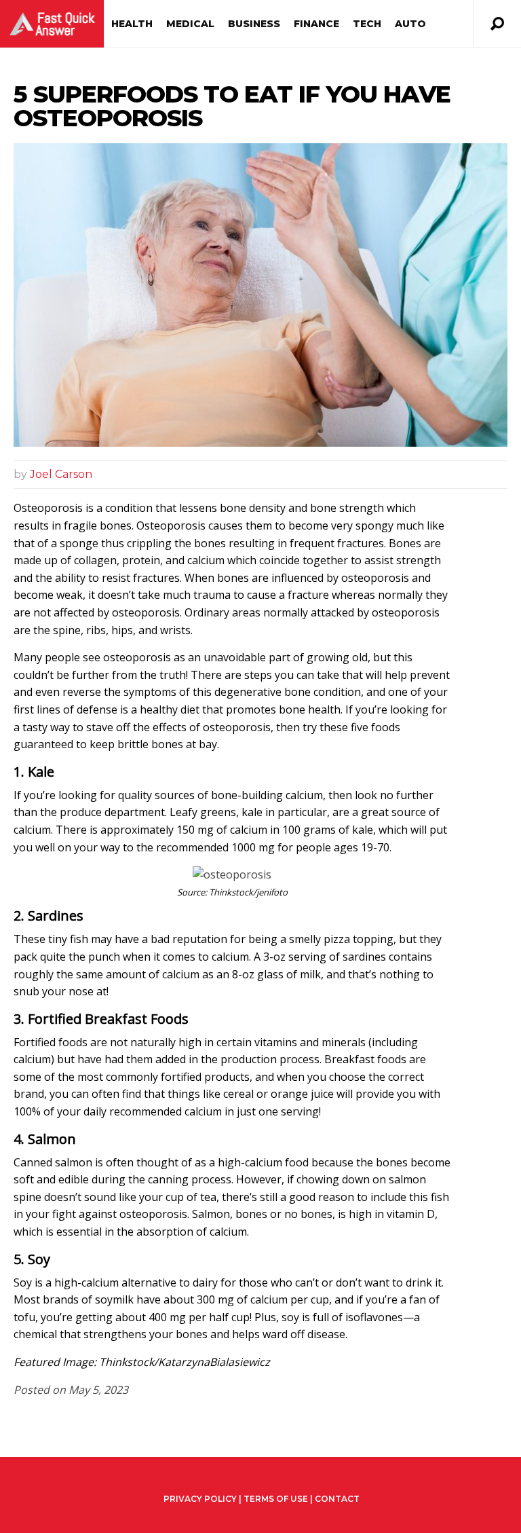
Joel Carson (61, 474)
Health (132, 24)
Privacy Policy (200, 1499)
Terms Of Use (276, 1499)
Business (254, 24)
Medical (190, 24)
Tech (367, 24)
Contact (337, 1499)
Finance (316, 24)
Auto (410, 24)
